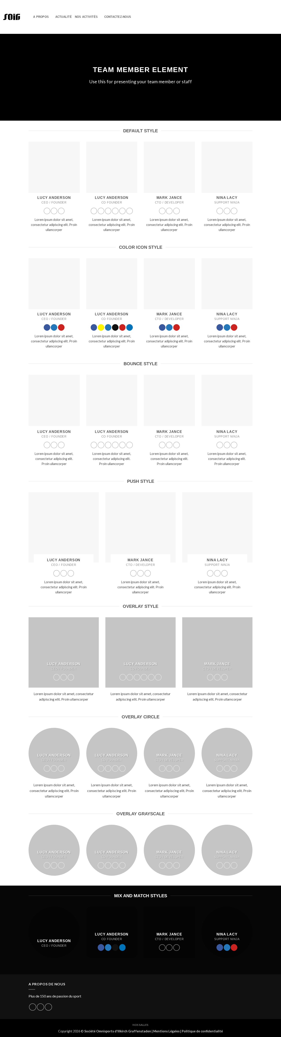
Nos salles (140, 1024)
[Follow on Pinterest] (61, 211)
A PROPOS (41, 16)
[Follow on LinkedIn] (129, 211)
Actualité (63, 16)
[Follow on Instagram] (40, 1007)
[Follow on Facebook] (47, 211)
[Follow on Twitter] (54, 211)
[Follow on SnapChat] (101, 211)
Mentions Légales (166, 1031)
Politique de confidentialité (202, 1031)
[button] (28, 17)
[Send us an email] (115, 211)
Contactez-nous (117, 16)
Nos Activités (86, 16)
